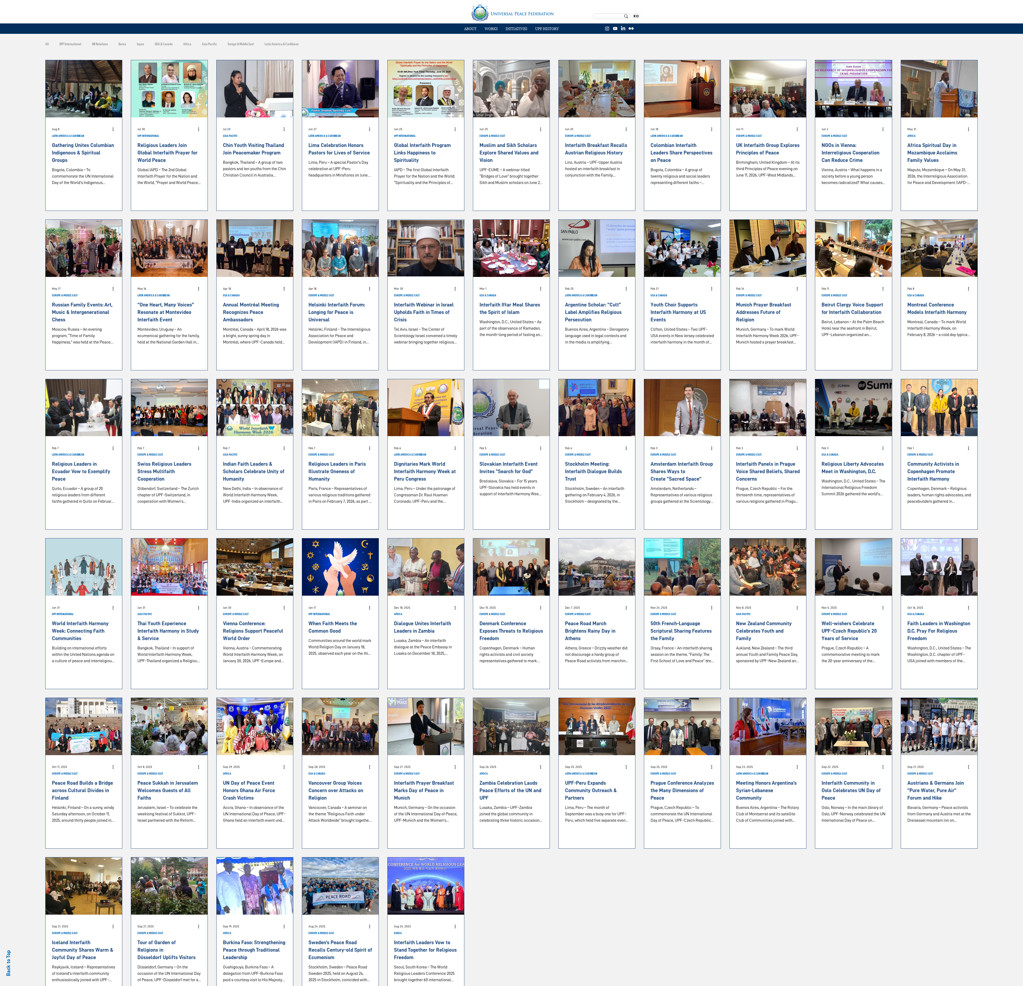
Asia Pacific (209, 44)
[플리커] (631, 28)
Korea (122, 44)
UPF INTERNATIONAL (148, 135)
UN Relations (100, 44)
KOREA (398, 933)
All (47, 44)
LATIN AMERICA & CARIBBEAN (68, 135)
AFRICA (911, 135)
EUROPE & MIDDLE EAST (492, 135)
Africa (187, 44)
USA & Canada (164, 44)
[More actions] (115, 129)
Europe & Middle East (241, 44)
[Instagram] (607, 28)
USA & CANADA (231, 295)
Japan (140, 44)
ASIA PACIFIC (230, 135)
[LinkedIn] (623, 28)
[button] (491, 29)
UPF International (70, 44)
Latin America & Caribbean (282, 44)
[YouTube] (615, 28)
